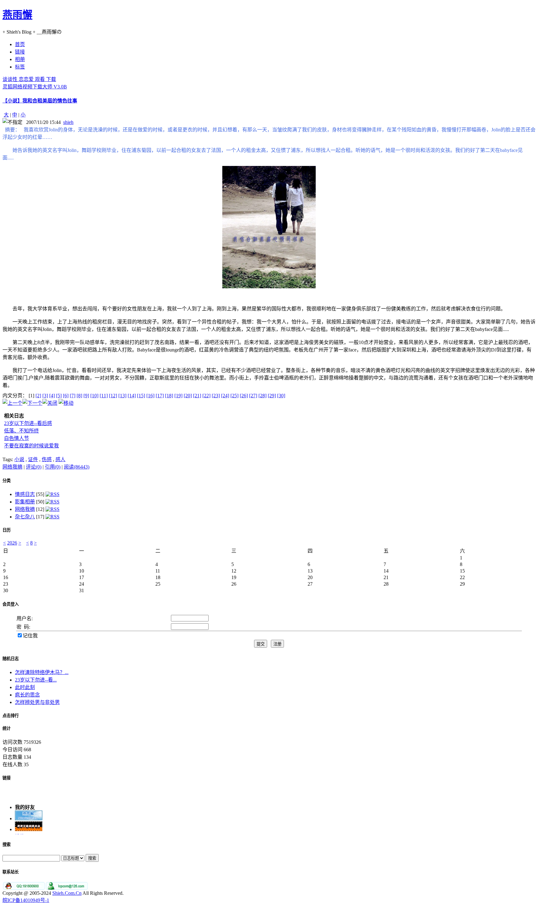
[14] (132, 395)
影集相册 (25, 501)
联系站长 (10, 872)
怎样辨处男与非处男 (37, 702)
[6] (65, 395)
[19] (178, 395)
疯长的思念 (27, 694)
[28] (262, 395)
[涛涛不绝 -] (28, 826)
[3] (45, 395)
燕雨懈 (17, 14)
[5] (59, 395)
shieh (68, 122)
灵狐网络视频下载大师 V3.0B (34, 86)
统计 (6, 728)
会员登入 (10, 604)
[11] (104, 395)
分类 (6, 480)
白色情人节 (16, 438)
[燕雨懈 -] (28, 815)
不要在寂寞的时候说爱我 (31, 445)
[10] (94, 395)
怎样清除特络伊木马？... (41, 672)
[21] (197, 395)
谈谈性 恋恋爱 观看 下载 (29, 79)
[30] (281, 395)
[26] (244, 395)
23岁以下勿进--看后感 (28, 423)
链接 (6, 778)
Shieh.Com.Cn (67, 893)
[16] (150, 395)
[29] (272, 395)
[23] (216, 395)
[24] (225, 395)
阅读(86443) (76, 467)
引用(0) (52, 467)
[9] (86, 395)
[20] (188, 395)
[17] (160, 395)
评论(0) (33, 467)
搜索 (6, 844)
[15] (141, 395)
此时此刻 (25, 687)
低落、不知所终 (21, 430)
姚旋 (20, 833)
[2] (38, 395)
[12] (113, 395)
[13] (122, 395)
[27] (253, 395)
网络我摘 (12, 467)
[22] (206, 395)
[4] (52, 395)
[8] (79, 395)
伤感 (47, 459)
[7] (72, 395)
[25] (234, 395)
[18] (169, 395)
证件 (33, 459)
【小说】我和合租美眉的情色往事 (39, 100)
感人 (60, 459)
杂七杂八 (25, 516)
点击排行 (10, 715)
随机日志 (10, 658)
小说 (19, 459)
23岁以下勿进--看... (36, 679)
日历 (6, 530)
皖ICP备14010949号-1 (25, 900)
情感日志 (25, 494)
